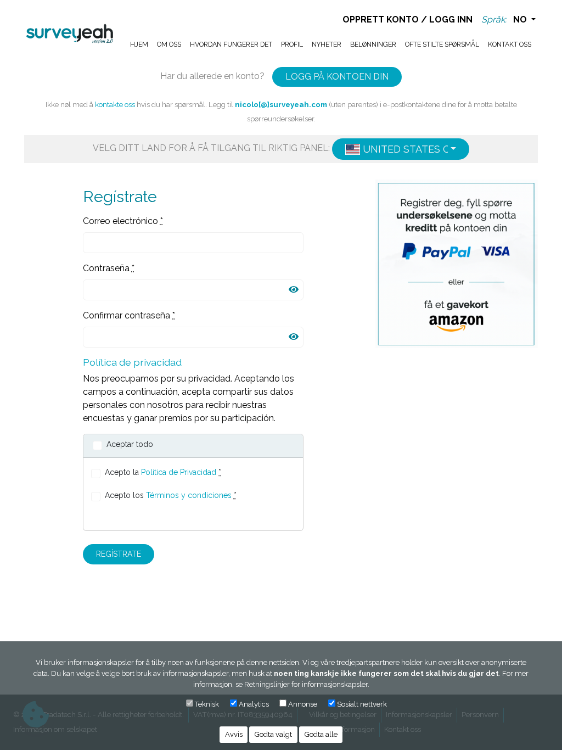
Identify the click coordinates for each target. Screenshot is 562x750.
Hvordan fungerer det (231, 44)
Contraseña (108, 268)
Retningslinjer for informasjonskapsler (306, 684)
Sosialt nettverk (362, 704)
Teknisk (207, 704)
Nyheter (326, 44)
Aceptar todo (129, 444)
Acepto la (163, 472)
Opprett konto (380, 19)
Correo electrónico (123, 221)
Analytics (254, 704)
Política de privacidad (132, 362)
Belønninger (373, 44)
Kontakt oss (509, 44)
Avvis (234, 734)
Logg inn (451, 19)
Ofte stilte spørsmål (442, 44)
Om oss (169, 44)
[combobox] (400, 149)
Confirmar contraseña (129, 315)
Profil (292, 44)
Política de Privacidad (178, 472)
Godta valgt (273, 734)
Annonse (302, 704)
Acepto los (171, 495)
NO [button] (521, 19)
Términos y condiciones (189, 495)
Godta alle (321, 734)
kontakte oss (115, 104)
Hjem (139, 44)
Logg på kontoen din (337, 76)
